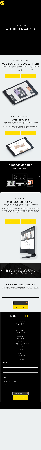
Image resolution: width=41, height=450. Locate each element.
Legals (30, 404)
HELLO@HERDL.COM (20, 355)
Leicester (10, 210)
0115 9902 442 (20, 338)
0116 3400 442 (20, 328)
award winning (17, 208)
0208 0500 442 (20, 349)
